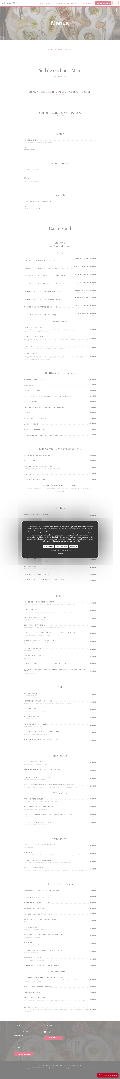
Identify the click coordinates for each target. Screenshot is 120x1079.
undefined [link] (60, 553)
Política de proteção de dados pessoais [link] (60, 550)
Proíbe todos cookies (61, 546)
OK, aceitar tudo (48, 546)
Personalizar (73, 546)
